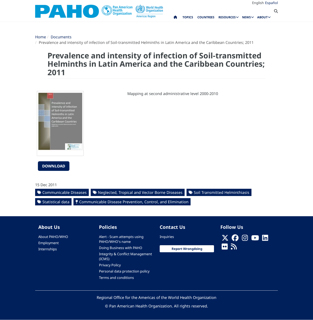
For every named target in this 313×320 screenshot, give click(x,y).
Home (40, 36)
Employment (48, 243)
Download (53, 166)
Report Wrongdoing (187, 248)
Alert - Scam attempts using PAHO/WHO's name (121, 239)
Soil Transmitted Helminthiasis (221, 192)
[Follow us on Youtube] (255, 239)
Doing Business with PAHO (120, 247)
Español (271, 2)
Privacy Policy (110, 265)
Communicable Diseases (64, 192)
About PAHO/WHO (53, 236)
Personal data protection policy (124, 271)
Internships (47, 249)
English (258, 2)
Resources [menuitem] (227, 17)
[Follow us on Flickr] (225, 247)
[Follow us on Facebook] (235, 239)
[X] (225, 239)
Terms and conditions (116, 277)
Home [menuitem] (175, 18)
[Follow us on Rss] (234, 247)
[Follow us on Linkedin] (265, 239)
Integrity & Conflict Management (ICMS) (125, 256)
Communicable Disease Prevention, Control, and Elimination (133, 201)
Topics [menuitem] (187, 17)
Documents (61, 36)
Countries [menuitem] (205, 17)
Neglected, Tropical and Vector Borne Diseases (140, 192)
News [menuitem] (246, 17)
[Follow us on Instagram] (245, 239)
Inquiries (167, 236)
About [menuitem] (262, 17)
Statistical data (55, 201)
